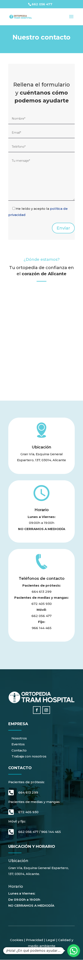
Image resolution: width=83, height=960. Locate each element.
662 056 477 (41, 616)
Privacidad (34, 940)
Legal (50, 940)
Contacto (19, 750)
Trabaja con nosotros (28, 756)
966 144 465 (42, 628)
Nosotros (19, 738)
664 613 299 (42, 592)
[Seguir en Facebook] (37, 710)
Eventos (18, 744)
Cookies (16, 940)
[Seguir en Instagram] (46, 710)
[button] (73, 950)
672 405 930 (41, 604)
